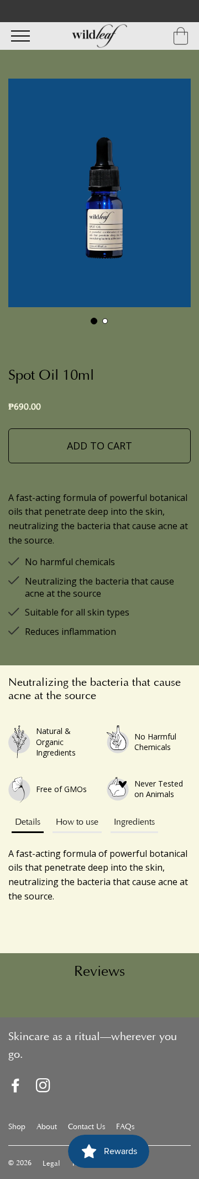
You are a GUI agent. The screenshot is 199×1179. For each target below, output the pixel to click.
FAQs (125, 1127)
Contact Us (86, 1127)
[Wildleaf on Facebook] (15, 1087)
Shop (16, 1127)
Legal (51, 1164)
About (46, 1127)
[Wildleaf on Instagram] (43, 1087)
